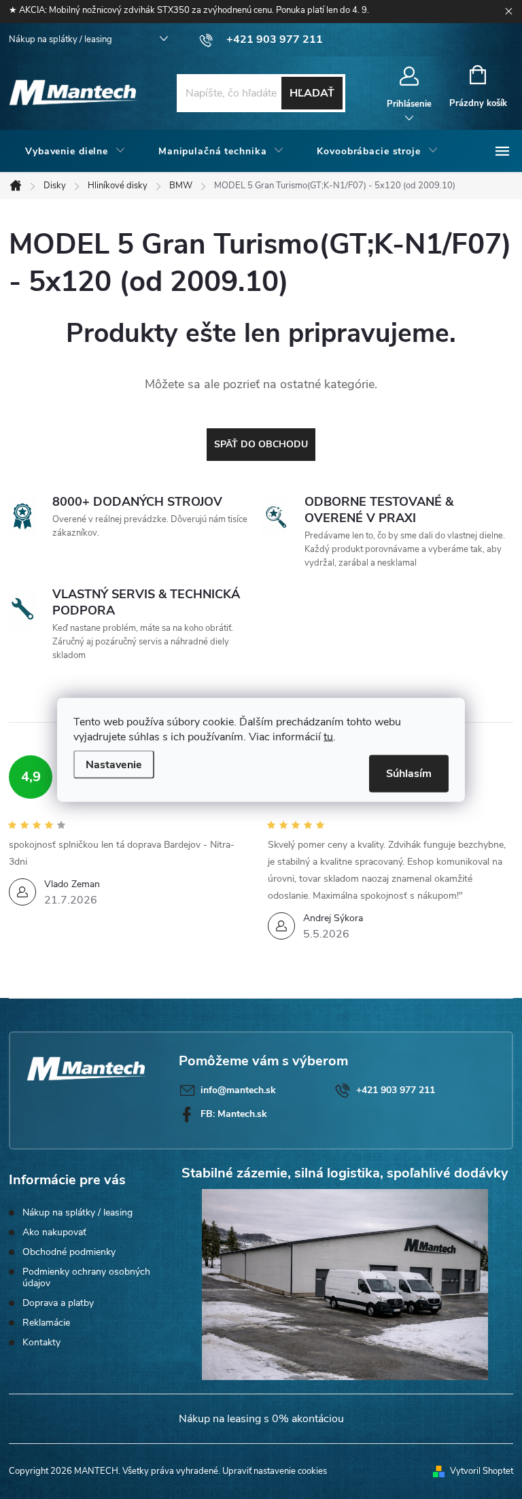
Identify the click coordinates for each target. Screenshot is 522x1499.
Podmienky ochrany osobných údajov (86, 1277)
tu (328, 736)
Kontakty (41, 1342)
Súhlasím (409, 772)
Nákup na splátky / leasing (60, 39)
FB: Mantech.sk (234, 1113)
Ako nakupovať (54, 1232)
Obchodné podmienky (69, 1251)
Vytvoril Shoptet (481, 1471)
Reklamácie (46, 1322)
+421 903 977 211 (395, 1090)
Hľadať (312, 93)
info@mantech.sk (238, 1090)
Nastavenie (114, 764)
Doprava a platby (58, 1302)
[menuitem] (75, 152)
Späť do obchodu (261, 444)
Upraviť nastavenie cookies (274, 1471)
